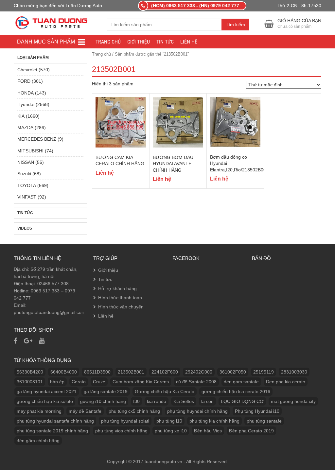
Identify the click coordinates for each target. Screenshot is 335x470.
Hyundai (25, 104)
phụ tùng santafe (264, 421)
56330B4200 (30, 371)
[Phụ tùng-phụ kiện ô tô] (52, 22)
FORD (23, 81)
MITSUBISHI (30, 150)
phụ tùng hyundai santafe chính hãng (55, 421)
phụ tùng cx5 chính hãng (134, 411)
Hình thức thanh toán (120, 297)
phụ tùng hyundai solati (125, 421)
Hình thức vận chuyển (121, 306)
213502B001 (131, 371)
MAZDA (25, 127)
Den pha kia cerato (285, 381)
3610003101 (30, 381)
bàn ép (57, 381)
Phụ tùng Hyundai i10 (257, 411)
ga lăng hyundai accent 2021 (47, 391)
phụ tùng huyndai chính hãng (197, 411)
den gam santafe (241, 381)
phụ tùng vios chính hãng (121, 430)
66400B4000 (63, 371)
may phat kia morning (39, 411)
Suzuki (24, 173)
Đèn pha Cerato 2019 (251, 430)
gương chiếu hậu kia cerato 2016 (236, 391)
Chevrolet (27, 69)
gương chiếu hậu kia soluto (45, 401)
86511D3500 (97, 371)
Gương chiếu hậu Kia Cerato (164, 391)
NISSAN (25, 162)
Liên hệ (188, 42)
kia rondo (156, 401)
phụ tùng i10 (169, 421)
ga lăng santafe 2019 (106, 391)
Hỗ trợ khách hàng (117, 288)
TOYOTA (26, 185)
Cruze (99, 381)
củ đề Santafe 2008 (196, 381)
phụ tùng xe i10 (171, 430)
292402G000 (198, 371)
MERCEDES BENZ (36, 139)
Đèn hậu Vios (208, 430)
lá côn (207, 401)
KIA (21, 116)
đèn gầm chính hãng (38, 440)
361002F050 (233, 371)
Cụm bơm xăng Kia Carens (141, 381)
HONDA (25, 93)
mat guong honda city (293, 401)
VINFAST (26, 197)
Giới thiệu (138, 42)
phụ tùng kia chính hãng (214, 421)
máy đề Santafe (85, 411)
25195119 (263, 371)
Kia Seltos (183, 401)
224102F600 (164, 371)
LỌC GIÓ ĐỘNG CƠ (242, 401)
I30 (136, 401)
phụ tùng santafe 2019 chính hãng (52, 430)
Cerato (79, 381)
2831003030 (294, 371)
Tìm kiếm (235, 24)
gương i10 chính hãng (103, 401)
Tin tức (165, 42)
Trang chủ (108, 42)
